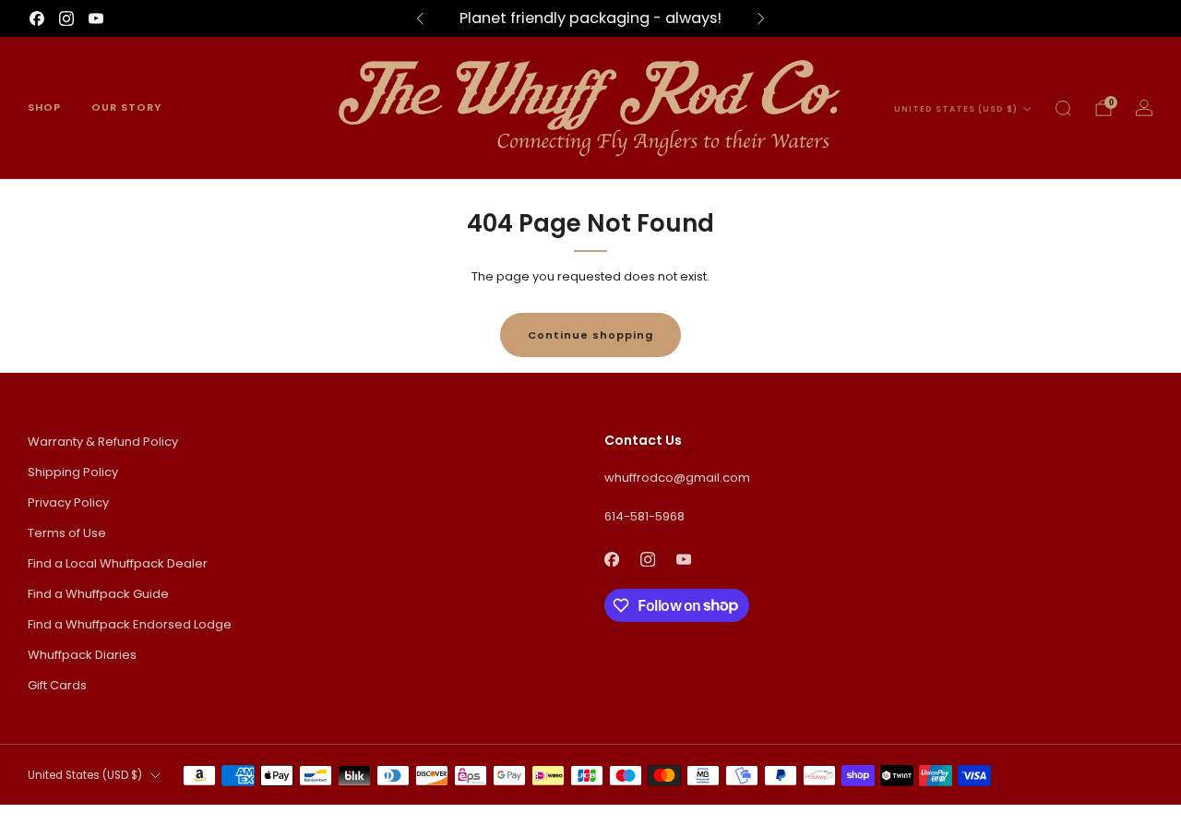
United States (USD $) (956, 108)
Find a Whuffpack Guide (98, 594)
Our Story (126, 107)
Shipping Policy (73, 472)
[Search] (1063, 108)
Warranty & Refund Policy (103, 441)
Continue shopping (590, 335)
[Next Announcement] (761, 18)
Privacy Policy (68, 502)
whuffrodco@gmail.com (677, 477)
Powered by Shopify (942, 813)
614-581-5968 (644, 516)
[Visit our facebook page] (37, 18)
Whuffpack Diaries (82, 655)
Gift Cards (57, 685)
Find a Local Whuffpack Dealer (118, 563)
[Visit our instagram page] (66, 18)
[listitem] (590, 18)
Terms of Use (67, 533)
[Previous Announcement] (420, 18)
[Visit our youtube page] (96, 18)
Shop (44, 107)
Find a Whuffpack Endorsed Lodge (130, 624)
